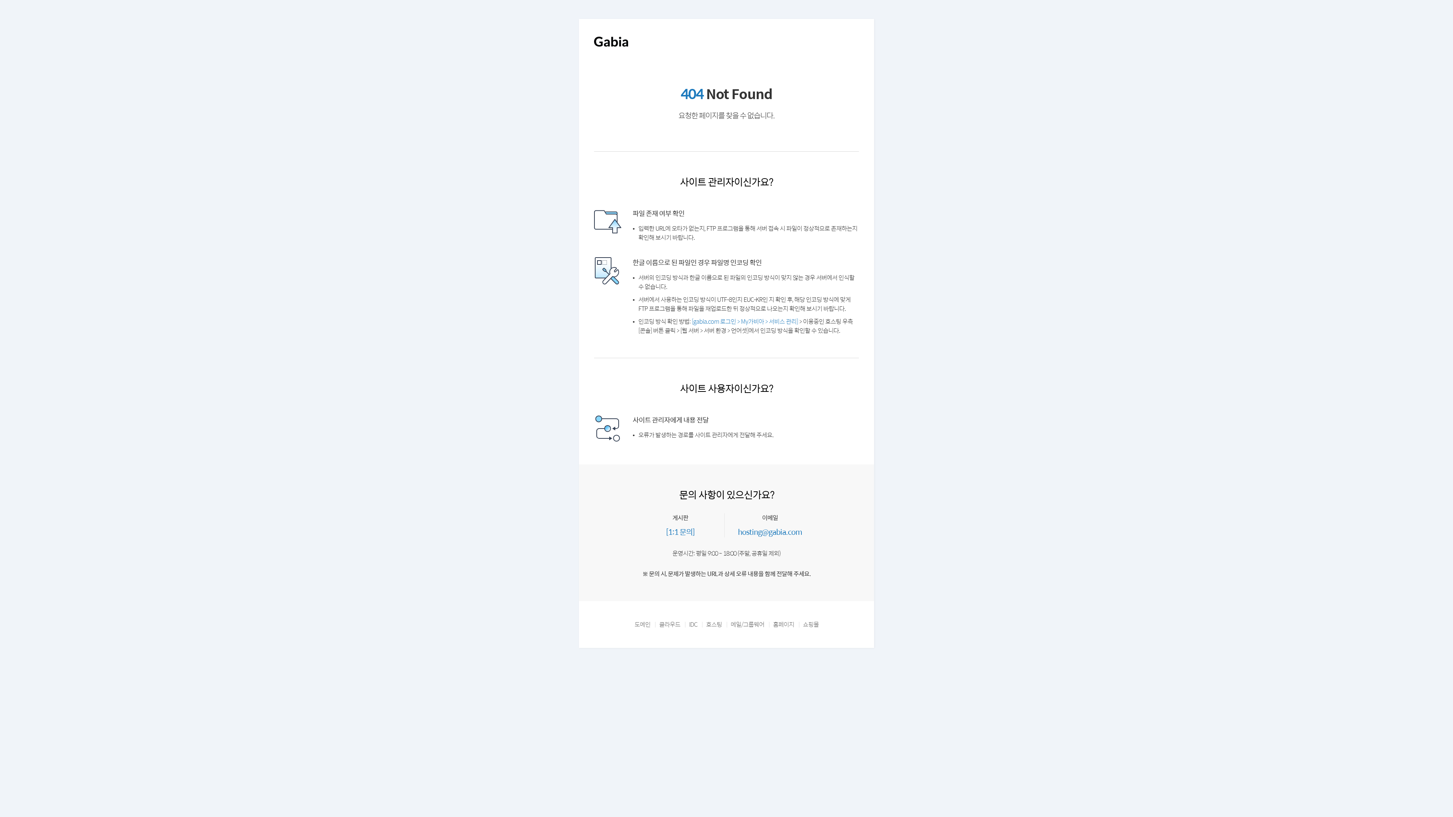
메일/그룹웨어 (747, 624)
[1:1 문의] (680, 531)
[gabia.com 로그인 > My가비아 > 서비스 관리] (745, 321)
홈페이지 (783, 624)
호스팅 (714, 624)
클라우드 (669, 624)
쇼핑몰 (811, 624)
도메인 (642, 624)
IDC (693, 624)
